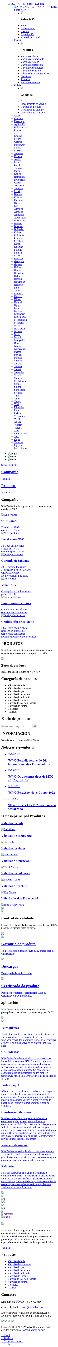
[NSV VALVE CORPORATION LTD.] (29, 4)
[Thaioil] (6, 1216)
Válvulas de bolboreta (32, 67)
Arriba (5, 1344)
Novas (17, 115)
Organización (27, 34)
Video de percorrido (31, 37)
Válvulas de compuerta (32, 59)
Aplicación (19, 124)
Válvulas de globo (30, 61)
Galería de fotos (22, 127)
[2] (3, 1202)
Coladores (26, 76)
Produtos (18, 40)
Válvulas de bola (29, 56)
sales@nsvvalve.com (32, 1307)
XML (26, 1330)
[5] (3, 1211)
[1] (3, 1199)
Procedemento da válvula (33, 103)
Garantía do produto (31, 106)
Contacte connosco (12, 1341)
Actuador (25, 79)
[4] (3, 1208)
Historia (25, 31)
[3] (3, 1205)
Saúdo (24, 25)
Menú (5, 1335)
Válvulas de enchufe (31, 70)
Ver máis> (6, 1247)
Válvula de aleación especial (35, 73)
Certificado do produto (32, 109)
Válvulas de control (30, 82)
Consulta (18, 118)
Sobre (4, 465)
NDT (23, 101)
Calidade (18, 85)
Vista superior (28, 28)
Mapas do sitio (37, 1330)
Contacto (18, 130)
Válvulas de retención (32, 64)
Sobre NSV (20, 9)
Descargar (19, 121)
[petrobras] (7, 1213)
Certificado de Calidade (33, 112)
